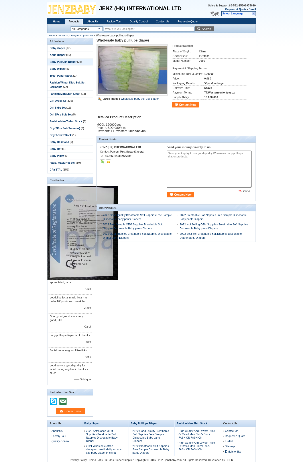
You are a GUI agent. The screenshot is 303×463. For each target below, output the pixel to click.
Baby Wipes (57, 68)
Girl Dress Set (58, 100)
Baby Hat (55, 149)
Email (252, 9)
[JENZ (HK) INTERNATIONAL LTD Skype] (102, 161)
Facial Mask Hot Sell (62, 162)
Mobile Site (234, 451)
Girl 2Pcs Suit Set (61, 114)
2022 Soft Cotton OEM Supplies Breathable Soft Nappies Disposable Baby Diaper (102, 436)
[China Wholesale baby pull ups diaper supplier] (132, 70)
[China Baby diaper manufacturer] (71, 9)
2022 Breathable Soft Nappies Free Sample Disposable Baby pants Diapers (150, 449)
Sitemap (230, 446)
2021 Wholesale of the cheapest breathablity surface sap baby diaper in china (104, 449)
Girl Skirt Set (58, 107)
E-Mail (229, 441)
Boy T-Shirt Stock (61, 135)
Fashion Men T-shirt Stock (66, 121)
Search (206, 29)
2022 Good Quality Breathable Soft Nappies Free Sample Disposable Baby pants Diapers (150, 436)
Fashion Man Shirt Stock (65, 93)
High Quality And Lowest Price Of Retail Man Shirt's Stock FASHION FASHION (197, 434)
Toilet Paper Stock (61, 75)
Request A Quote (235, 9)
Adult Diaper (57, 55)
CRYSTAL (56, 169)
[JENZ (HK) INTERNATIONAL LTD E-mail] (108, 161)
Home (56, 21)
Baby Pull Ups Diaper (82, 35)
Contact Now (187, 104)
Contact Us (162, 21)
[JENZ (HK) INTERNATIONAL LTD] (254, 14)
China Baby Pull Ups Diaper (106, 460)
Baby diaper (57, 48)
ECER (229, 460)
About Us (92, 21)
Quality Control (139, 21)
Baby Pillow (57, 155)
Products (74, 21)
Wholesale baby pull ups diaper (140, 98)
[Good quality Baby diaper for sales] (82, 279)
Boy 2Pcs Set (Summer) (65, 128)
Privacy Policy (78, 460)
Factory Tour (114, 21)
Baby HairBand (59, 142)
